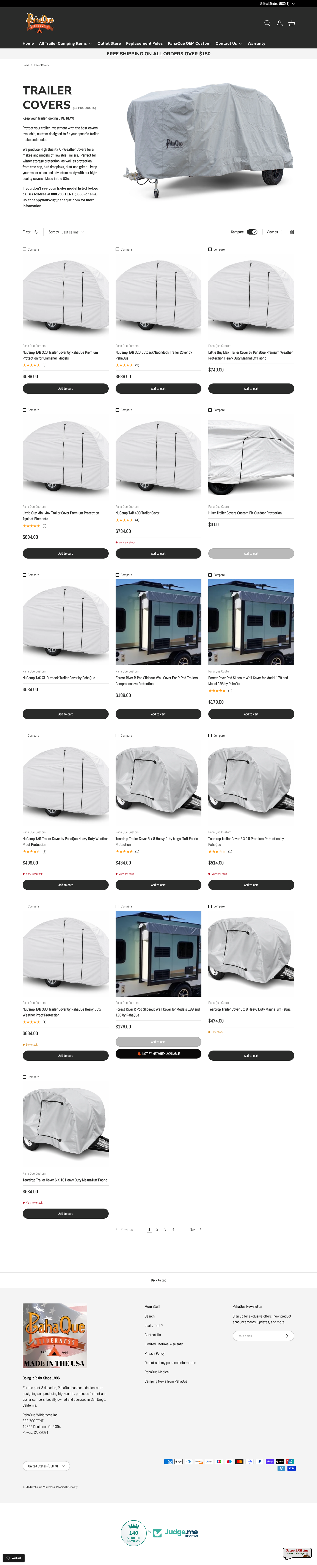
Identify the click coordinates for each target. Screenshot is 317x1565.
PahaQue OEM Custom (189, 43)
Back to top (158, 1280)
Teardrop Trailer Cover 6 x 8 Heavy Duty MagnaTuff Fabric (249, 1009)
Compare (237, 231)
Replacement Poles (144, 43)
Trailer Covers (41, 65)
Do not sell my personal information (170, 1362)
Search (150, 1316)
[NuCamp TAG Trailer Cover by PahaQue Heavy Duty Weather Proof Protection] (66, 783)
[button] (292, 23)
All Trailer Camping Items (63, 43)
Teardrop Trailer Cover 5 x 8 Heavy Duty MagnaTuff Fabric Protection (157, 841)
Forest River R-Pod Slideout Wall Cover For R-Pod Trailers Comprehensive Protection (157, 680)
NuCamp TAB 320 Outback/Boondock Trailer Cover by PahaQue (154, 355)
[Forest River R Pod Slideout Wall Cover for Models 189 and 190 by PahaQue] (159, 954)
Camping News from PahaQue (166, 1381)
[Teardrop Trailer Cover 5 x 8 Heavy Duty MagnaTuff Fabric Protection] (159, 783)
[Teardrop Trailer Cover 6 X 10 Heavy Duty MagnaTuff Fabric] (66, 1124)
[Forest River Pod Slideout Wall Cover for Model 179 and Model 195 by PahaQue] (251, 622)
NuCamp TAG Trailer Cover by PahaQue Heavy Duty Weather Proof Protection (65, 841)
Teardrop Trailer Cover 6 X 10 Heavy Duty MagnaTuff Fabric (65, 1179)
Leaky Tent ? (154, 1325)
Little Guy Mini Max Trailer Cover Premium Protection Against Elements (61, 515)
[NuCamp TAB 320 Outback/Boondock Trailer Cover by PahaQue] (159, 297)
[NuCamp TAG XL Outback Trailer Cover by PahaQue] (66, 622)
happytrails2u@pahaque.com (55, 200)
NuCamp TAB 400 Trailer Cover (137, 512)
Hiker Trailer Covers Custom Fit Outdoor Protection (245, 512)
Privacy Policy (155, 1353)
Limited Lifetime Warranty (164, 1343)
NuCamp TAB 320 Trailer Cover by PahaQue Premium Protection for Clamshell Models (60, 355)
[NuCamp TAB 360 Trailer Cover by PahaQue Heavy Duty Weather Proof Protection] (66, 954)
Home (28, 43)
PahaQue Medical (157, 1371)
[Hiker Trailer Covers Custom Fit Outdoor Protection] (251, 457)
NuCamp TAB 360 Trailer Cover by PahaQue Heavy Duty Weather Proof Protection (62, 1012)
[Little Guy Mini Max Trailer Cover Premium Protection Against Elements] (66, 457)
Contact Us (226, 43)
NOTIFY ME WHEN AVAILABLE (161, 1053)
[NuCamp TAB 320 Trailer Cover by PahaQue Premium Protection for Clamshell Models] (66, 297)
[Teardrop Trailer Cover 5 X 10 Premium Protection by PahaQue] (251, 783)
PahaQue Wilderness (43, 1487)
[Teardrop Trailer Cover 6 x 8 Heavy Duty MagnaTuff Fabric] (251, 954)
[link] (123, 1229)
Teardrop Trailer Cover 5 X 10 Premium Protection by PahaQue (246, 841)
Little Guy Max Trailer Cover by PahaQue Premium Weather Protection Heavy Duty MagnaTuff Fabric (250, 355)
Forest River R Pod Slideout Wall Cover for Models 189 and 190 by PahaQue (158, 1012)
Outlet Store (109, 43)
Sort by (54, 231)
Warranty (256, 43)
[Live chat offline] (297, 1554)
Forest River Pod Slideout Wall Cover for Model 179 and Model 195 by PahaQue (248, 680)
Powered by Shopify (67, 1487)
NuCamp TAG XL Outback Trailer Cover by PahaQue (59, 677)
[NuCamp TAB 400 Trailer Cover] (159, 457)
